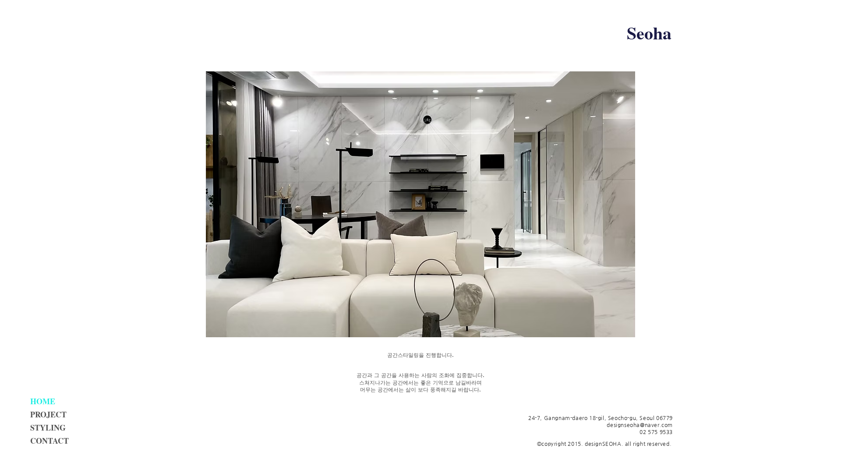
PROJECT (48, 414)
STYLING (48, 427)
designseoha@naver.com (640, 425)
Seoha (649, 33)
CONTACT (49, 440)
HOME (42, 401)
